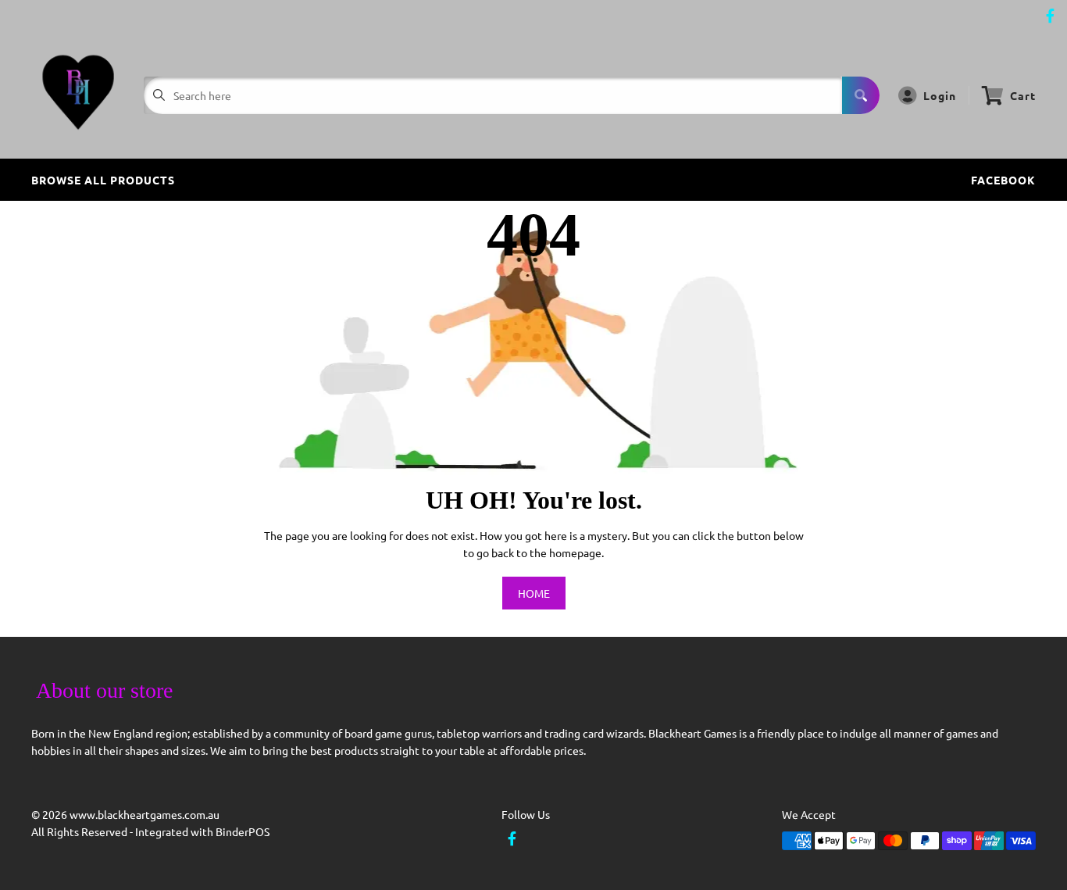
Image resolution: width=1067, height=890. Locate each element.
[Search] (861, 95)
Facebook (1003, 180)
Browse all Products (103, 180)
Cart (1023, 95)
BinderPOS (242, 831)
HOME (534, 593)
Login (939, 95)
